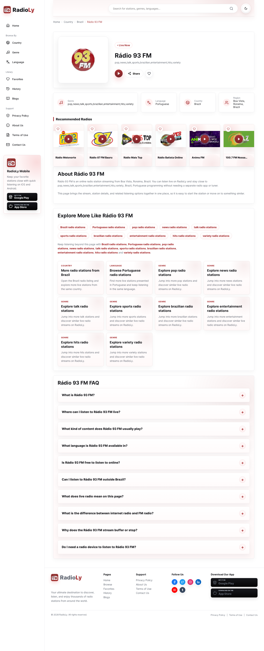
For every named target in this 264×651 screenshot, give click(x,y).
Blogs (106, 597)
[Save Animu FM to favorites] (194, 129)
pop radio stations (143, 227)
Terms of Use (143, 588)
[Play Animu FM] (205, 139)
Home (56, 21)
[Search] (231, 8)
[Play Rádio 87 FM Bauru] (102, 139)
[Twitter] (182, 582)
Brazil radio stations (72, 227)
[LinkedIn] (198, 582)
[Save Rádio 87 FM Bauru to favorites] (92, 129)
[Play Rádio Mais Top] (137, 139)
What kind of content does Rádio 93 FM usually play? (102, 429)
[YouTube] (174, 590)
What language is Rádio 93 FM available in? (95, 445)
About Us (141, 584)
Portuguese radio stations (108, 227)
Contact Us (142, 592)
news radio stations (174, 227)
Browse (107, 584)
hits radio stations (184, 235)
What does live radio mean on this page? (93, 496)
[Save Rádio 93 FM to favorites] (149, 73)
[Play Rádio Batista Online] (171, 139)
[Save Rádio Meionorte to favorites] (58, 129)
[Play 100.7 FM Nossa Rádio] (239, 139)
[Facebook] (174, 582)
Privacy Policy (144, 580)
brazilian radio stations (108, 235)
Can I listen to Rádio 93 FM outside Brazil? (94, 479)
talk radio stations (205, 227)
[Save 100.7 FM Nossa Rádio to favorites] (228, 129)
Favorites (108, 588)
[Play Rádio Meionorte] (68, 139)
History (107, 592)
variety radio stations (216, 235)
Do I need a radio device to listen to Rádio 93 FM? (99, 547)
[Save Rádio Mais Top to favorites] (126, 129)
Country (68, 21)
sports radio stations (73, 235)
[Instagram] (190, 582)
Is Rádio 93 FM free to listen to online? (91, 462)
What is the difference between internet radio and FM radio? (108, 513)
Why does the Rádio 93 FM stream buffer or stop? (99, 530)
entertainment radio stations (148, 235)
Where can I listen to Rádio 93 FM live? (91, 412)
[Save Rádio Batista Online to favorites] (160, 129)
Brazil (80, 21)
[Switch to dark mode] (246, 8)
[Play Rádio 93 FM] (119, 73)
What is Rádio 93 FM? (78, 395)
